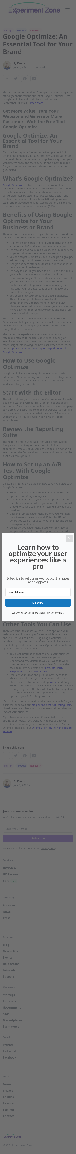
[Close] (69, 538)
